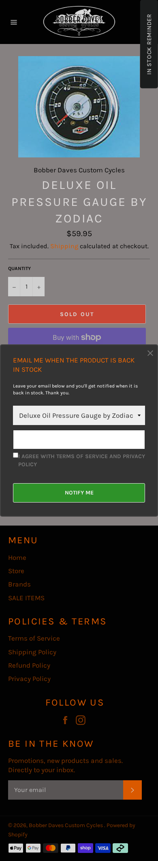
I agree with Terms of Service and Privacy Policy (81, 460)
